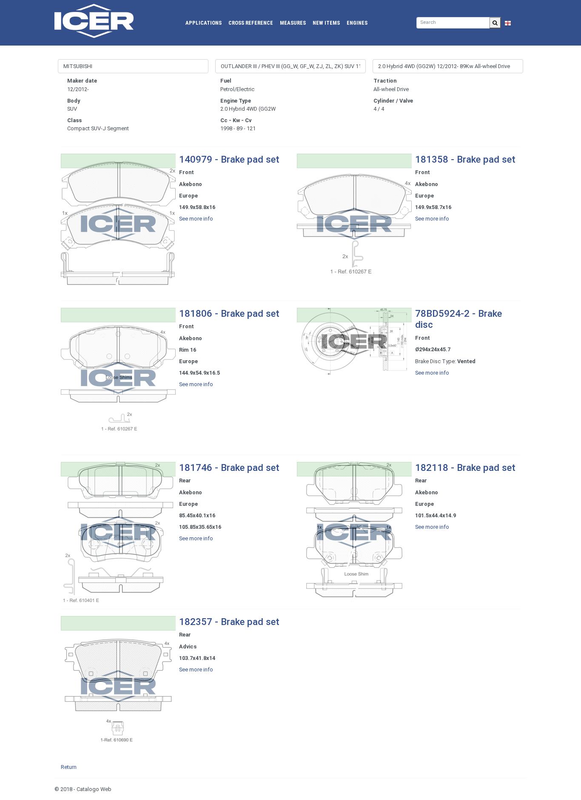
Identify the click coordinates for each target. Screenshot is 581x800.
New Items (326, 23)
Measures (293, 23)
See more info (196, 218)
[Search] (495, 23)
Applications (203, 23)
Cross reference (250, 23)
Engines (357, 23)
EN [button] (515, 23)
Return (69, 767)
